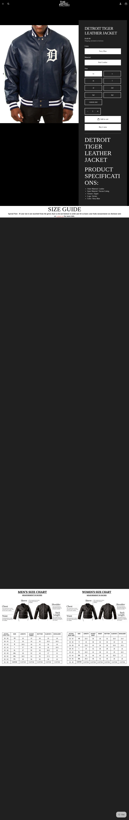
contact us (59, 216)
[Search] (8, 4)
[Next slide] (76, 74)
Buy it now (103, 127)
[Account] (120, 4)
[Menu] (3, 4)
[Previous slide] (3, 74)
